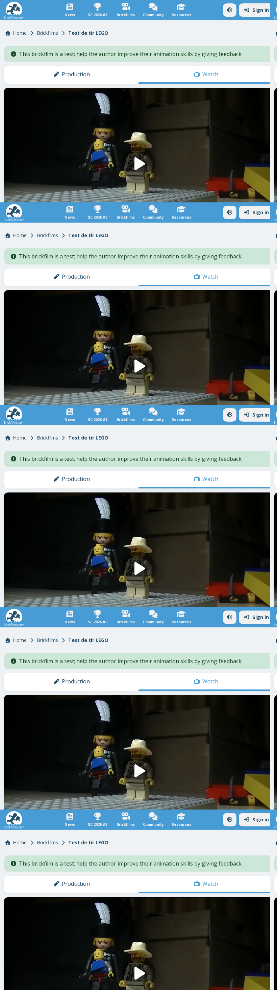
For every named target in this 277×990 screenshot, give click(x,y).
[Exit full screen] (266, 982)
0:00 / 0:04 (32, 982)
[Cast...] (234, 982)
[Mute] (11, 982)
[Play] (138, 495)
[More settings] (250, 982)
